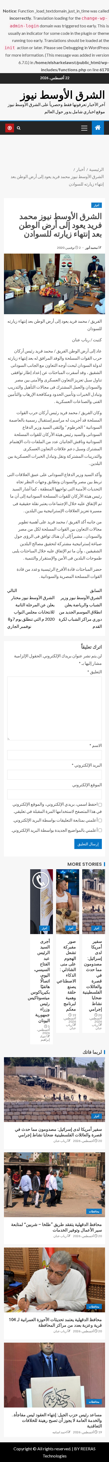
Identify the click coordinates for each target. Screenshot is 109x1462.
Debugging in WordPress (86, 47)
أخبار (96, 205)
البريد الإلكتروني (87, 764)
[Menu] (84, 128)
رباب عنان (97, 1026)
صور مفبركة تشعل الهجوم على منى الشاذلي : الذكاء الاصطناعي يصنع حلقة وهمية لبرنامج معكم (66, 975)
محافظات (94, 1211)
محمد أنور (91, 248)
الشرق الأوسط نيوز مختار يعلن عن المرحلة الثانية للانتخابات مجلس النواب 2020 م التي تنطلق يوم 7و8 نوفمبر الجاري (30, 608)
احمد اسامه (59, 1432)
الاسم (95, 745)
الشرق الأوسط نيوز (62, 94)
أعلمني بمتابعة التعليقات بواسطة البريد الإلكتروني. (55, 819)
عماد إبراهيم (45, 1037)
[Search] (18, 128)
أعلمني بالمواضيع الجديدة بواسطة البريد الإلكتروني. (54, 830)
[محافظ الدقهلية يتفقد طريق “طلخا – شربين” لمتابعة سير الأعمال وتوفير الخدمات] (54, 1184)
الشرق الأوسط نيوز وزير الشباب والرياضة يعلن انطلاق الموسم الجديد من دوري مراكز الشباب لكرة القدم (80, 608)
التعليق (94, 671)
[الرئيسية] (98, 128)
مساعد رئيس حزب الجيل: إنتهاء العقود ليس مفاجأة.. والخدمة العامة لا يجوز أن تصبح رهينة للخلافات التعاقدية (57, 1420)
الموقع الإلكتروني (87, 784)
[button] (84, 128)
